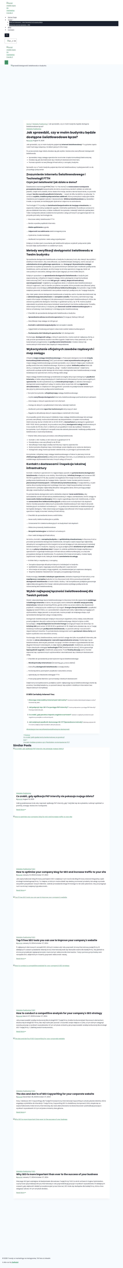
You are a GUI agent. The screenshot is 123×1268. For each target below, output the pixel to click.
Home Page (12, 17)
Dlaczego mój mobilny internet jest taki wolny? (48, 700)
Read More (21, 810)
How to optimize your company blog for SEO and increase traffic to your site (61, 872)
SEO (33, 869)
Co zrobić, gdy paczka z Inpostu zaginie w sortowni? (50, 715)
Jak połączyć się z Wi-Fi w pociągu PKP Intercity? (48, 707)
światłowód (47, 729)
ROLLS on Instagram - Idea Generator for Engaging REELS (26, 22)
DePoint (15, 1262)
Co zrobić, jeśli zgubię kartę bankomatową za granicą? (44, 736)
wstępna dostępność (61, 729)
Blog (9, 27)
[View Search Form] (7, 35)
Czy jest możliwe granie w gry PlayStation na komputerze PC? (46, 741)
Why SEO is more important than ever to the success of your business (57, 1174)
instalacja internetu (34, 729)
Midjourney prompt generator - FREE (19, 25)
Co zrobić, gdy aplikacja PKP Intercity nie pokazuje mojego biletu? (55, 796)
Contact (11, 30)
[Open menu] (6, 62)
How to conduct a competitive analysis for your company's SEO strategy (59, 1013)
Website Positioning (33, 129)
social (30, 140)
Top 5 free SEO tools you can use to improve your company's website (56, 940)
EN (14, 41)
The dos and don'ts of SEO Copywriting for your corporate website (55, 1093)
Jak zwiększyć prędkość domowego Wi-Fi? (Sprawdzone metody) (55, 722)
